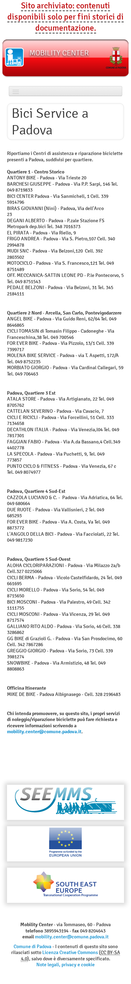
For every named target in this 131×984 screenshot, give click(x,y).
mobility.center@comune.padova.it (44, 731)
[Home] (14, 57)
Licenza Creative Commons (70, 952)
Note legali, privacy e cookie (65, 965)
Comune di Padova (32, 947)
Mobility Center (59, 52)
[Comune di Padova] (116, 57)
